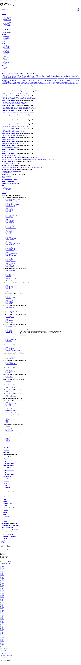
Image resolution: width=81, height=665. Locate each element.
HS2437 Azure (23, 79)
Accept (22, 335)
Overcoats (6, 516)
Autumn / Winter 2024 (7, 19)
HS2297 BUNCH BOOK (7, 563)
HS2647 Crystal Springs (47, 76)
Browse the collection (3, 565)
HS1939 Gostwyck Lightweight (52, 83)
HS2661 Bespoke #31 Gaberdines (11, 284)
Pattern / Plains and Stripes (8, 161)
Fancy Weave (7, 447)
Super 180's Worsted (7, 46)
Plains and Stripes (7, 36)
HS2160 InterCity (8, 276)
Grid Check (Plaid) (18, 167)
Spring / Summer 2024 (7, 20)
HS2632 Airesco (30, 97)
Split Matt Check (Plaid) (28, 167)
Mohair (6, 496)
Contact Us (4, 650)
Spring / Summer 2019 (7, 26)
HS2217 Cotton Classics (8, 83)
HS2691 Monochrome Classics (13, 93)
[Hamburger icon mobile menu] (3, 0)
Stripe (16, 163)
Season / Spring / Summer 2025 (9, 105)
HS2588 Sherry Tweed (11, 78)
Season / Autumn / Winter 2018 (9, 149)
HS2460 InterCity (5, 79)
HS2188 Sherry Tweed (15, 83)
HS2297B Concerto (23, 82)
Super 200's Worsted (7, 45)
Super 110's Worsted (7, 51)
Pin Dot (6, 172)
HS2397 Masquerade (35, 80)
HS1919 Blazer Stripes (5, 147)
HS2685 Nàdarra (8, 288)
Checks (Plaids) (6, 37)
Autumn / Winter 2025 (7, 17)
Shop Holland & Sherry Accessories (10, 179)
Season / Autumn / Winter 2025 (9, 100)
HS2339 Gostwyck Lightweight (71, 80)
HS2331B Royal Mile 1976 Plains (7, 126)
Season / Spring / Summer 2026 (9, 95)
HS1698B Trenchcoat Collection (68, 83)
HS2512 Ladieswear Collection (10, 271)
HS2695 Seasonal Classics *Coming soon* (28, 75)
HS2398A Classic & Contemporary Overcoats (16, 80)
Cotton (5, 55)
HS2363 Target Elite (9, 272)
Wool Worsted (6, 53)
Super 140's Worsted (9, 465)
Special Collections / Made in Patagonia (11, 157)
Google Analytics (29, 334)
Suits (5, 69)
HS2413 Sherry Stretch (9, 241)
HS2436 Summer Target (29, 79)
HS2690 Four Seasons (5, 93)
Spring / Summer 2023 (7, 21)
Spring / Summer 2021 (7, 25)
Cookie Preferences (5, 658)
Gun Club (7, 167)
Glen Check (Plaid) (12, 167)
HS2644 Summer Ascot (54, 76)
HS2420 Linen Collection (60, 79)
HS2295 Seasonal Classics (10, 273)
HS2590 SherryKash (5, 78)
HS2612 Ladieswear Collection (9, 77)
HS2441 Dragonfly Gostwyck (16, 79)
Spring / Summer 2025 (7, 18)
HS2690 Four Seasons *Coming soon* (55, 75)
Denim (5, 56)
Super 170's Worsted (7, 47)
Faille (13, 171)
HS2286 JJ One (45, 82)
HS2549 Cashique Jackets (41, 78)
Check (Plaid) (4, 167)
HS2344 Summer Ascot (63, 80)
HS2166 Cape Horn (22, 83)
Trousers (5, 67)
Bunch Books (5, 9)
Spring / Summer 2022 (7, 23)
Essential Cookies (23, 334)
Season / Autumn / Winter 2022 (9, 128)
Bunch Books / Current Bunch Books (11, 73)
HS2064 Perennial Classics (10, 277)
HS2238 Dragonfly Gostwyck (67, 82)
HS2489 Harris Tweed (9, 229)
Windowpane (40, 167)
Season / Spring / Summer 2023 (9, 124)
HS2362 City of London (6, 159)
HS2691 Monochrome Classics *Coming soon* (42, 75)
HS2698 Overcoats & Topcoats (30, 93)
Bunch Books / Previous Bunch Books (11, 86)
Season (4, 14)
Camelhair (5, 54)
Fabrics (3, 7)
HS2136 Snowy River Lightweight (30, 83)
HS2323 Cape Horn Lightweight (15, 82)
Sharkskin (5, 40)
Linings (5, 59)
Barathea (3, 171)
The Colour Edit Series (7, 189)
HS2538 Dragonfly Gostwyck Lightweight (8, 108)
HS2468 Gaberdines (31, 112)
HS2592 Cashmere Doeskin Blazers (30, 77)
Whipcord (5, 41)
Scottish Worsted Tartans (7, 32)
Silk (4, 60)
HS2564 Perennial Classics (27, 78)
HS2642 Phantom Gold (61, 76)
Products (3, 177)
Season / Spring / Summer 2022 (9, 133)
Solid (15, 163)
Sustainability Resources (7, 188)
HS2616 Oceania (74, 76)
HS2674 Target (8, 285)
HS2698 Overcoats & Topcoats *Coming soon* (9, 75)
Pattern (4, 34)
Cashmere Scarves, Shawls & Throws (11, 183)
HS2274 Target (8, 274)
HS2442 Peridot (10, 79)
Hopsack (15, 171)
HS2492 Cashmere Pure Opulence (11, 228)
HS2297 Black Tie (29, 82)
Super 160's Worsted (7, 48)
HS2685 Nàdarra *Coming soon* (66, 75)
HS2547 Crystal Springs (49, 78)
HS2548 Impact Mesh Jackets (10, 270)
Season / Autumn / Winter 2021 (9, 137)
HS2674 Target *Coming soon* (23, 76)
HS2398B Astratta (7, 80)
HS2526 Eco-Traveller (5, 97)
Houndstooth (22, 167)
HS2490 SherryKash (9, 332)
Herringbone (9, 163)
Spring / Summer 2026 (7, 16)
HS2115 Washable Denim (39, 83)
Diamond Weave (10, 171)
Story (3, 541)
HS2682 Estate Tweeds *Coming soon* (13, 76)
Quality (4, 43)
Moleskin (12, 163)
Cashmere (6, 481)
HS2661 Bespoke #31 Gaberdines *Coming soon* (35, 76)
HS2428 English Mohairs (52, 79)
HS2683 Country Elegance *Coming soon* (12, 204)
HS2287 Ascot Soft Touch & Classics (37, 82)
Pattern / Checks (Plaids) (8, 165)
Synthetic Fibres (6, 62)
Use (3, 65)
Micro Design (19, 171)
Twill (8, 172)
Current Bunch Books (7, 11)
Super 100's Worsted (7, 52)
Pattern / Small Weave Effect (9, 169)
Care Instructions (6, 187)
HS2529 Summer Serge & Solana (28, 107)
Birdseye (6, 171)
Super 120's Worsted (7, 50)
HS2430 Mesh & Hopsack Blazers (43, 79)
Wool (5, 63)
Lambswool (6, 57)
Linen (5, 58)
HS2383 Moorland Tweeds (27, 80)
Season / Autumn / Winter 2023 (9, 120)
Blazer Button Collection (8, 181)
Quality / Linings (6, 174)
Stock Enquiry (78, 7)
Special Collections (6, 29)
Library (4, 185)
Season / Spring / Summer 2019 (9, 145)
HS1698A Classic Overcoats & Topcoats (12, 278)
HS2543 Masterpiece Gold (57, 78)
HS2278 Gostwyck (60, 82)
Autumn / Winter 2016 (7, 27)
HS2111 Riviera (45, 83)
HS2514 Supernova (5, 107)
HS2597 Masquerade (22, 77)
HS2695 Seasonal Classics (22, 93)
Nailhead (3, 172)
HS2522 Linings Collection (12, 107)
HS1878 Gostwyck (60, 83)
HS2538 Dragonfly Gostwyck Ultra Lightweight (68, 78)
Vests (5, 71)
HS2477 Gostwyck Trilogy (10, 230)
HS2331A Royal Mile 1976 (6, 82)
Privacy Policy (4, 653)
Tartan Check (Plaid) (35, 167)
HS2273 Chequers (8, 275)
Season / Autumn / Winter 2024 (9, 110)
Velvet (5, 61)
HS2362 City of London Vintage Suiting (54, 80)
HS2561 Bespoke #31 (34, 78)
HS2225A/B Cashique (13, 135)
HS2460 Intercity (19, 112)
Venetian (10, 172)
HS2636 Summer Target (68, 76)
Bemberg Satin (9, 176)
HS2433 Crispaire (35, 79)
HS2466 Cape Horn (25, 112)
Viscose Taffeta (4, 176)
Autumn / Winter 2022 (7, 22)
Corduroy (6, 163)
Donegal (5, 39)
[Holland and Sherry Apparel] (11, 0)
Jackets (5, 68)
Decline (24, 335)
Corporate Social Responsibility (7, 655)
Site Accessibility (4, 657)
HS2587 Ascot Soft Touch (19, 78)
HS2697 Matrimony (19, 75)
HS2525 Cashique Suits (19, 107)
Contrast (3, 163)
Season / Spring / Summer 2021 (9, 141)
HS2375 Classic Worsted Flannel (43, 80)
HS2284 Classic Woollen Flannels (52, 82)
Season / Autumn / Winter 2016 (9, 153)
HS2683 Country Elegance (10, 287)
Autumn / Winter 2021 (7, 24)
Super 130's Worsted (7, 49)
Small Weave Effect (7, 38)
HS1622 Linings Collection (6, 155)
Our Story (78, 9)
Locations (78, 10)
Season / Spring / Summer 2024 (9, 115)
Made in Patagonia (7, 31)
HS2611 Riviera (16, 77)
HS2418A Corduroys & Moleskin (69, 79)
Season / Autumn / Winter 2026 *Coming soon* (13, 91)
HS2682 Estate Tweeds (9, 286)
